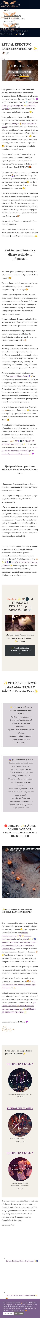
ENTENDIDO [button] (8, 1313)
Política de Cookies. (18, 1310)
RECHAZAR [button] (19, 1313)
